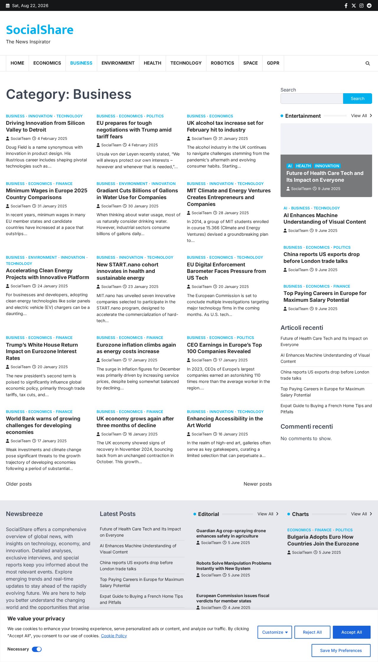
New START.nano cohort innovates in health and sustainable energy (127, 271)
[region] (189, 636)
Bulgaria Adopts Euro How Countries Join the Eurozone (323, 540)
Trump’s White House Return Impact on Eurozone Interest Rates (42, 351)
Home (17, 63)
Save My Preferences (341, 650)
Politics (155, 116)
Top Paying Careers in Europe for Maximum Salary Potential (325, 296)
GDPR (273, 63)
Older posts (19, 484)
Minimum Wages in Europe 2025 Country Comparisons (46, 193)
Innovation (40, 116)
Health (152, 63)
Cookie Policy (114, 635)
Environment (118, 63)
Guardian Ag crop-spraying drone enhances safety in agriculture (231, 533)
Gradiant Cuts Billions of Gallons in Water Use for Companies (137, 193)
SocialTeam (21, 138)
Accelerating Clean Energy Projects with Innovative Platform (47, 273)
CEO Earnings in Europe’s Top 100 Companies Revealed (224, 348)
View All (359, 115)
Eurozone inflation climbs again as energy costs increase (136, 348)
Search (288, 90)
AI (290, 166)
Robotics (222, 63)
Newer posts (258, 484)
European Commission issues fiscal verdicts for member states (232, 598)
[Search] (367, 63)
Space (250, 63)
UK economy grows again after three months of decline (135, 421)
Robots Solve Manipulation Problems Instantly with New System (233, 566)
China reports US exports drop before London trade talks (322, 257)
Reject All (312, 632)
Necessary (18, 648)
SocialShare (40, 30)
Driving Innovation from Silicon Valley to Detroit (45, 126)
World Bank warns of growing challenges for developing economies (43, 425)
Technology (186, 63)
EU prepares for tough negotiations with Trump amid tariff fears (134, 130)
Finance (64, 183)
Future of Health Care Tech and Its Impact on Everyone (325, 176)
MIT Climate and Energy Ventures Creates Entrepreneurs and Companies (229, 197)
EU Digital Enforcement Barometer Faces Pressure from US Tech (226, 271)
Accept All (351, 632)
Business (81, 63)
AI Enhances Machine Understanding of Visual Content (325, 218)
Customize (272, 632)
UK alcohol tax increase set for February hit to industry (225, 126)
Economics (47, 63)
